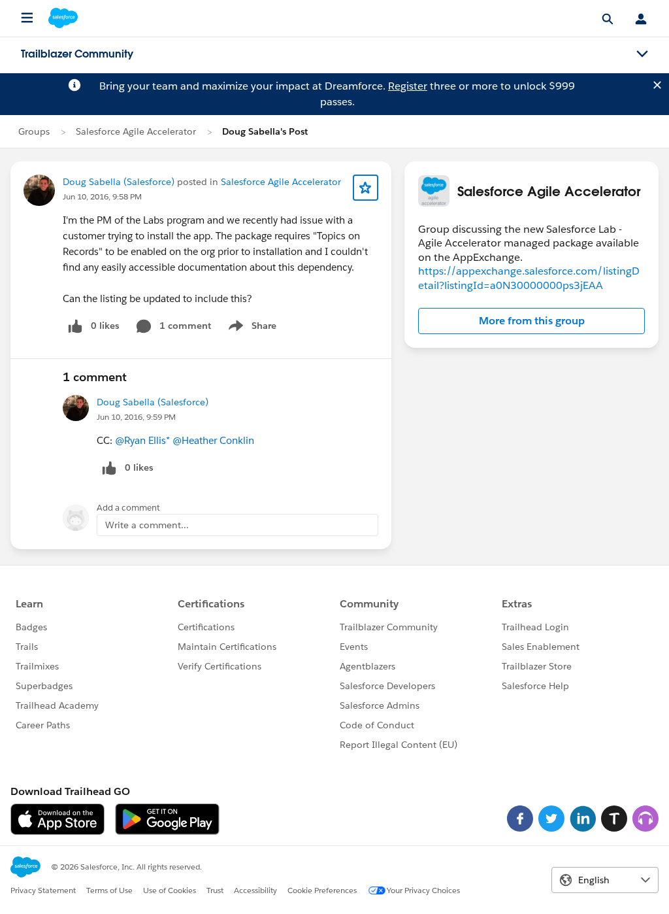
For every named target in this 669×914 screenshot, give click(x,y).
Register (407, 86)
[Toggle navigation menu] (642, 54)
